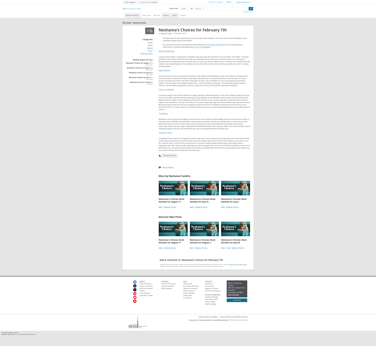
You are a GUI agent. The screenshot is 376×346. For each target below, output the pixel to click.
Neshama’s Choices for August (138, 63)
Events (158, 15)
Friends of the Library (168, 284)
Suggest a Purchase (211, 288)
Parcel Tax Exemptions (213, 291)
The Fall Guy (163, 113)
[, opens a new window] (138, 328)
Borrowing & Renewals (191, 286)
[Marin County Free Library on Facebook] (134, 282)
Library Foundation (167, 286)
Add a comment (167, 167)
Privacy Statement (205, 320)
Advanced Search (248, 12)
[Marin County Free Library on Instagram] (134, 293)
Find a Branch (209, 286)
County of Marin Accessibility (208, 317)
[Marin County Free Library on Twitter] (134, 286)
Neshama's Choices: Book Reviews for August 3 (202, 241)
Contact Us (208, 284)
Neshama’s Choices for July (140, 73)
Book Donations (166, 288)
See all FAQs (187, 298)
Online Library (146, 15)
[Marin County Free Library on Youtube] (134, 297)
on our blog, (210, 45)
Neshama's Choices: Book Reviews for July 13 (202, 200)
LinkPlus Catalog (210, 304)
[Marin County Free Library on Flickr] (134, 289)
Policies (142, 291)
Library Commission (146, 286)
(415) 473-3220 (233, 295)
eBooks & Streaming (190, 288)
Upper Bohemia (164, 70)
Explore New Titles (211, 299)
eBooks (150, 48)
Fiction (150, 51)
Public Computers (189, 293)
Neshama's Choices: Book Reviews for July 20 (234, 241)
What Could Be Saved (166, 51)
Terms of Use (193, 320)
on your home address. (202, 47)
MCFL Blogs (126, 23)
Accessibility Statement (220, 320)
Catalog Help (187, 295)
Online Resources (189, 291)
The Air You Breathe (166, 90)
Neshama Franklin (139, 23)
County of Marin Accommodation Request (234, 317)
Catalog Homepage (211, 297)
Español (183, 15)
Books (150, 45)
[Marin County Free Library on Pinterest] (134, 301)
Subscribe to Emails (146, 295)
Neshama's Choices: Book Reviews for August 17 (171, 200)
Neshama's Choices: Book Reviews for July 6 (234, 200)
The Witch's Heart (165, 133)
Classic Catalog (210, 302)
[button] (216, 2)
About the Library (145, 284)
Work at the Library (146, 288)
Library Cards (187, 284)
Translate (154, 2)
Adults (150, 43)
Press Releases (145, 293)
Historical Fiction (147, 54)
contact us (222, 45)
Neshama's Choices (169, 156)
